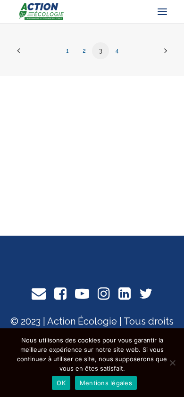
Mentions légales (106, 383)
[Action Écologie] (41, 12)
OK (61, 383)
